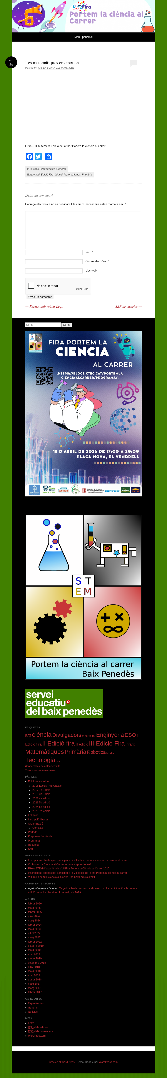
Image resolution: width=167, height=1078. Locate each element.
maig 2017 (34, 983)
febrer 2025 (35, 912)
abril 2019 (34, 954)
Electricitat (88, 735)
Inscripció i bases (38, 819)
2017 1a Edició (41, 789)
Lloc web (91, 270)
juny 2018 (34, 966)
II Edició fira (58, 743)
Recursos (33, 844)
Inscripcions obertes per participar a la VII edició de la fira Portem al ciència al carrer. (77, 872)
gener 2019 (35, 958)
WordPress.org (37, 1035)
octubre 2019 (36, 945)
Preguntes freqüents (40, 836)
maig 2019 (34, 949)
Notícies (33, 1011)
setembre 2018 (37, 962)
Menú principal (83, 37)
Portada (32, 832)
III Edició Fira (45, 174)
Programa (34, 840)
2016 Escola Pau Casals (47, 785)
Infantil (59, 174)
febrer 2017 (35, 992)
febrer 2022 (35, 941)
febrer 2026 (35, 903)
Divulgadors (66, 735)
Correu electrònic (97, 261)
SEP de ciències (128, 306)
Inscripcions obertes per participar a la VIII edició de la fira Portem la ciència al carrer (78, 860)
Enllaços (33, 815)
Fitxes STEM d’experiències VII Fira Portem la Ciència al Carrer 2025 (68, 868)
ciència (42, 734)
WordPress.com (108, 1062)
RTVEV (110, 753)
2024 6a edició (41, 806)
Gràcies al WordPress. (62, 1062)
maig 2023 (34, 929)
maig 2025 (34, 907)
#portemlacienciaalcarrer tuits (42, 766)
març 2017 (34, 988)
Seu (30, 848)
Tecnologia (40, 759)
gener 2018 (35, 979)
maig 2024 (34, 920)
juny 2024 (34, 916)
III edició (81, 744)
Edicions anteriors (38, 781)
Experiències (47, 168)
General (61, 168)
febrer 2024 (35, 924)
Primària (87, 174)
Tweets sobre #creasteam (40, 770)
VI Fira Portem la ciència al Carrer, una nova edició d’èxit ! (62, 877)
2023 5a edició (41, 802)
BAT (28, 735)
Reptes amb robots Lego (44, 306)
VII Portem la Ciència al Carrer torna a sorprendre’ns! (59, 864)
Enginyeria (110, 734)
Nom (89, 252)
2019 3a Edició (41, 794)
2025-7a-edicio (41, 811)
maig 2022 (34, 937)
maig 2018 (34, 971)
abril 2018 (34, 975)
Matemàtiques (72, 174)
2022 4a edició (41, 798)
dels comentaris (40, 1031)
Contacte (37, 827)
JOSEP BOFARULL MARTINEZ (56, 67)
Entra (31, 1023)
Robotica (96, 752)
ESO (130, 735)
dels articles (38, 1027)
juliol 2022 (34, 933)
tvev (58, 761)
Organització (35, 823)
